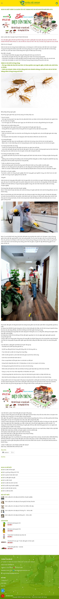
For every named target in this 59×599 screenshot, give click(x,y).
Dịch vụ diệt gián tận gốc (8, 477)
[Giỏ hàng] (57, 3)
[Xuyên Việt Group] (29, 3)
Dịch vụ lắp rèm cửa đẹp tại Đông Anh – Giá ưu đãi (18, 515)
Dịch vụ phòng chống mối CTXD (10, 472)
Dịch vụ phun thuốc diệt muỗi (10, 475)
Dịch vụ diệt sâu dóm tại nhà (9, 483)
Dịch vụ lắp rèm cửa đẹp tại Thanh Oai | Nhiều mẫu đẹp (19, 506)
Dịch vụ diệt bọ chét (7, 491)
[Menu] (2, 3)
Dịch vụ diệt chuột (7, 480)
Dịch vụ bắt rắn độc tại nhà (9, 488)
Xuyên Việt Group (42, 597)
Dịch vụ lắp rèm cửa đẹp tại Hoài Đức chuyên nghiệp (18, 497)
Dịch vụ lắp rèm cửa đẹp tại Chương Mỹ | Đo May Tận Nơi (20, 501)
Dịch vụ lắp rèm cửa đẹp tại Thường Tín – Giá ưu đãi (18, 510)
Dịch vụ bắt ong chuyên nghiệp (10, 485)
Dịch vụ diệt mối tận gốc (8, 469)
